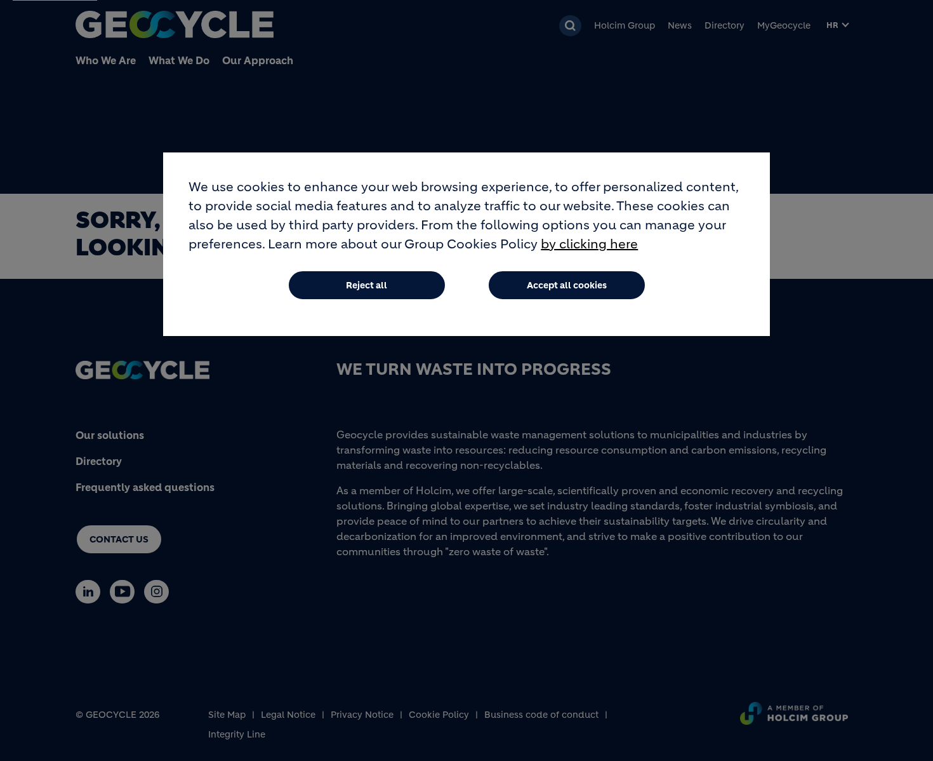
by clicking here (589, 244)
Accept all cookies (567, 285)
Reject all (366, 285)
